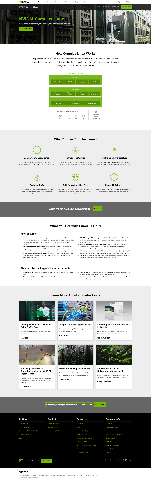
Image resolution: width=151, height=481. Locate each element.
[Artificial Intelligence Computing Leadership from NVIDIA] (24, 2)
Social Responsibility (112, 445)
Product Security (85, 475)
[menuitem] (36, 2)
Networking (36, 2)
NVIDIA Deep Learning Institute (87, 445)
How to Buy (80, 424)
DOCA (21, 438)
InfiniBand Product (54, 427)
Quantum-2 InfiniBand (26, 434)
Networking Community (85, 438)
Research (109, 442)
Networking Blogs (83, 431)
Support (77, 2)
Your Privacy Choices (36, 475)
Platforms (48, 2)
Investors (109, 431)
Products (58, 2)
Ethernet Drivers (82, 449)
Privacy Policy (23, 475)
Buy (85, 2)
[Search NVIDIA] (119, 1)
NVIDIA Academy (82, 442)
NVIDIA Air (91, 255)
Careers (108, 452)
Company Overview (112, 427)
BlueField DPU (23, 424)
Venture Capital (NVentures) (115, 434)
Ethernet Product (53, 424)
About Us (109, 424)
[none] (119, 2)
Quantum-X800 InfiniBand (28, 431)
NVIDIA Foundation (112, 438)
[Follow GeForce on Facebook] (123, 460)
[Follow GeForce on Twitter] (130, 460)
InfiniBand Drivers (83, 452)
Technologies (110, 449)
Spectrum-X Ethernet (26, 427)
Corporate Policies (72, 475)
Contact (95, 475)
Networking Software (55, 431)
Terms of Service (49, 475)
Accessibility (61, 475)
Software (68, 2)
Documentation (82, 434)
